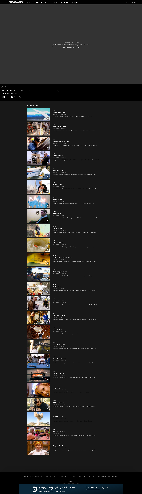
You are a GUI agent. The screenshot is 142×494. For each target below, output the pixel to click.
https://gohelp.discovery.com (73, 47)
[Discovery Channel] (17, 2)
